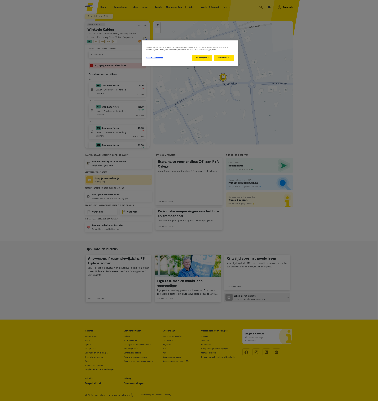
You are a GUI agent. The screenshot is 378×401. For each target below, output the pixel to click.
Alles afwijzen (224, 58)
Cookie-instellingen (154, 58)
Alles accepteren (201, 58)
